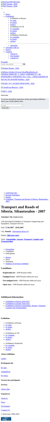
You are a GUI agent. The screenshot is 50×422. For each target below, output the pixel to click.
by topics (13, 23)
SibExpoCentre (13, 235)
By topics (4, 376)
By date (4, 368)
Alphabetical (5, 372)
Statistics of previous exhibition (17, 264)
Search (8, 50)
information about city (20, 231)
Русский (4, 62)
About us (4, 398)
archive (13, 25)
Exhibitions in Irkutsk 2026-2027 (18, 304)
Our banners (14, 56)
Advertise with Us (12, 48)
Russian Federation (13, 195)
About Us (13, 54)
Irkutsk (8, 197)
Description (10, 249)
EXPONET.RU (11, 193)
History (8, 257)
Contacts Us (5, 410)
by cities (13, 20)
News (8, 14)
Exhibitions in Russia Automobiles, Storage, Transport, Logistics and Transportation (26, 307)
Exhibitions (10, 16)
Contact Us (14, 58)
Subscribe (13, 45)
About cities (5, 389)
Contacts (9, 52)
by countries (14, 29)
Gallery (3, 359)
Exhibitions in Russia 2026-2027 (18, 301)
